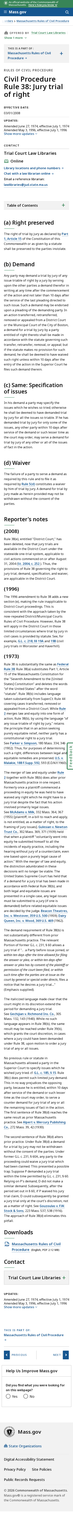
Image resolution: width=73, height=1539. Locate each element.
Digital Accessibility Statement (29, 1459)
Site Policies (42, 1469)
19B (53, 641)
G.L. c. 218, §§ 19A (31, 641)
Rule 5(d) (28, 484)
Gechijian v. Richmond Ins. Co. (32, 1014)
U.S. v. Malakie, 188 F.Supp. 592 (33, 760)
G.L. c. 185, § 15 (45, 1073)
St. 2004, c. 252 (29, 564)
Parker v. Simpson (23, 743)
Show (13, 38)
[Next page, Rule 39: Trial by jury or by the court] (66, 1355)
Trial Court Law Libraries (48, 33)
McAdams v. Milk (22, 812)
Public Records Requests (24, 1479)
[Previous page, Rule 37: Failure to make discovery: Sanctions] (7, 1355)
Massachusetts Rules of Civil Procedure (43, 21)
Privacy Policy (15, 1469)
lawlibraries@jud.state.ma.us (26, 185)
